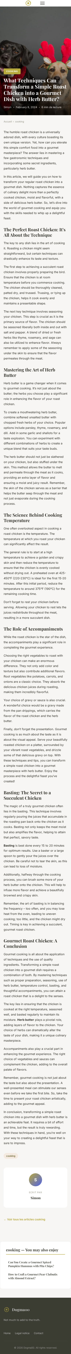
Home (7, 1333)
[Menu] (42, 3)
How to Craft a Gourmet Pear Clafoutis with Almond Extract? (32, 1276)
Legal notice (22, 1333)
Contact (38, 1333)
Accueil (8, 121)
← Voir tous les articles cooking (24, 1219)
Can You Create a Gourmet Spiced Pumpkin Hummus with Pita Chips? (31, 1264)
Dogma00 (20, 1309)
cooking (12, 71)
